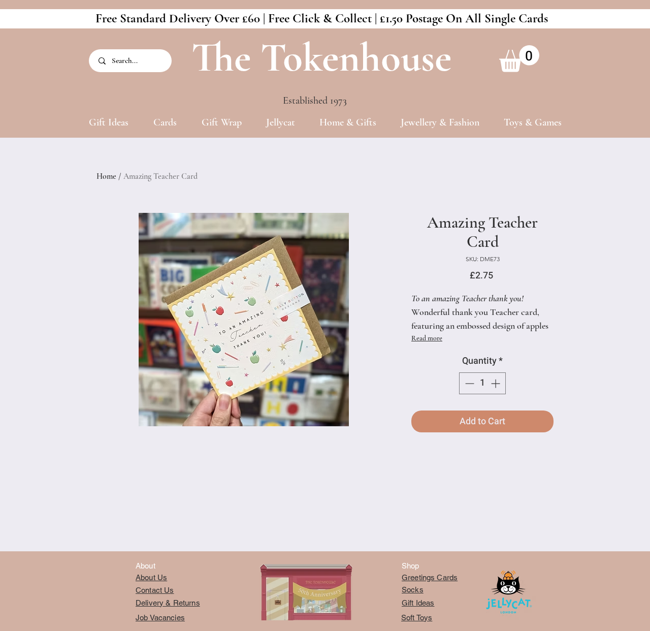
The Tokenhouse (321, 57)
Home (106, 176)
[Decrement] (468, 383)
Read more (426, 338)
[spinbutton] (482, 383)
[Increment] (496, 383)
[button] (519, 58)
